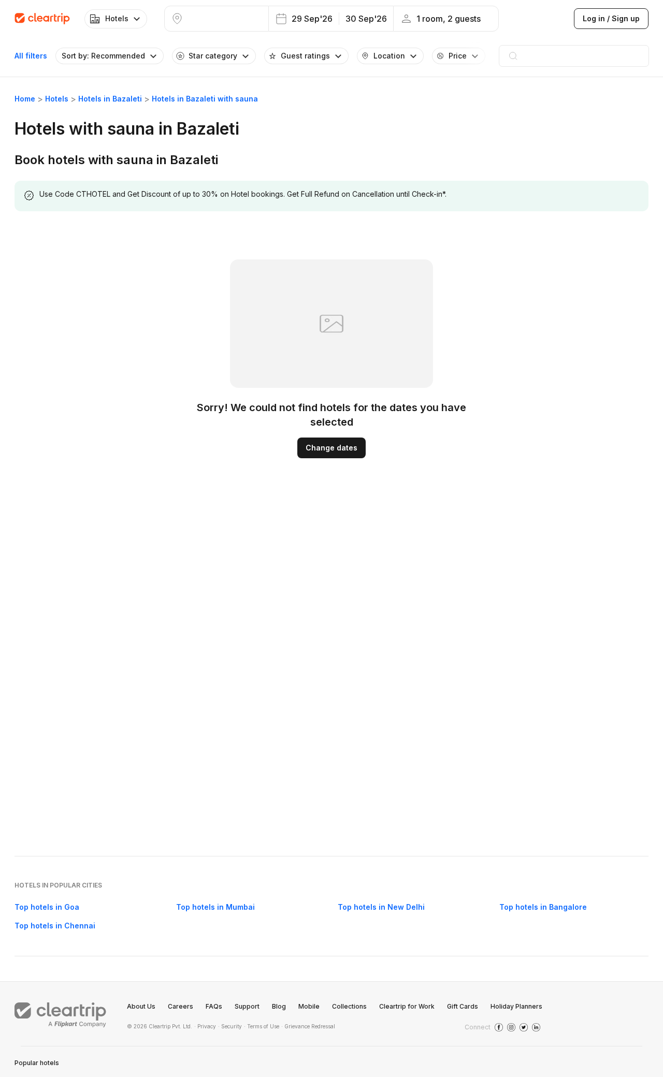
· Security (230, 1026)
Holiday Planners (516, 1006)
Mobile (309, 1006)
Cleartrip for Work (407, 1006)
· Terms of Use (261, 1026)
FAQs (214, 1006)
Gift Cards (462, 1006)
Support (247, 1006)
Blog (279, 1006)
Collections (349, 1006)
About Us (141, 1006)
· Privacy (205, 1026)
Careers (180, 1006)
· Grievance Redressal (308, 1026)
